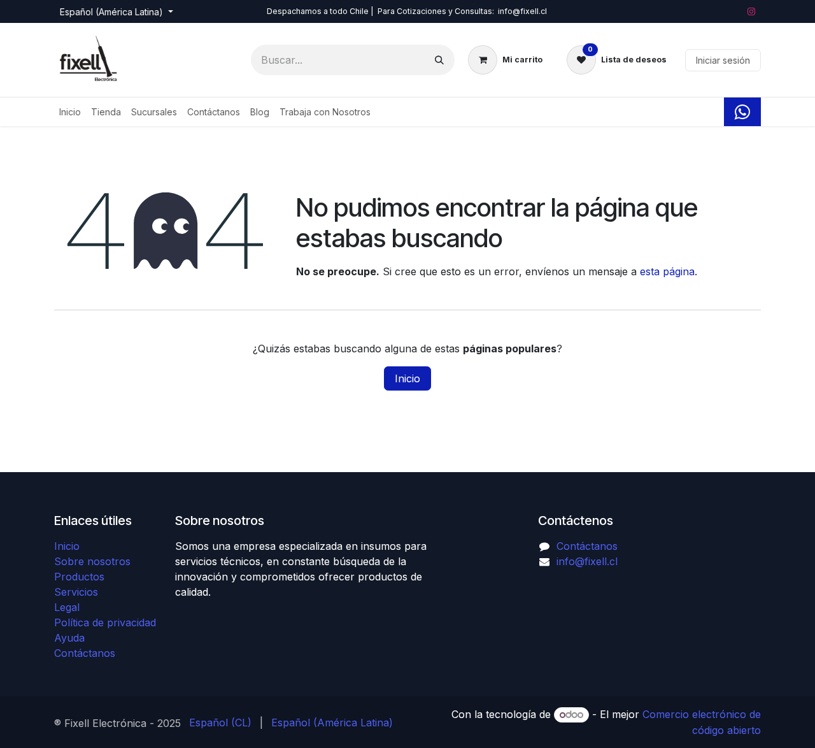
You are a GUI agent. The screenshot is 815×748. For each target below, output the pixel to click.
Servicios (76, 592)
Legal (67, 607)
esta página (667, 271)
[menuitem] (70, 112)
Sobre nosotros (92, 561)
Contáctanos (84, 653)
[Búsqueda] (439, 60)
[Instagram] (751, 11)
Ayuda (69, 637)
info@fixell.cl (587, 561)
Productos (79, 576)
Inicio (407, 378)
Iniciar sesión (723, 60)
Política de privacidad (105, 622)
